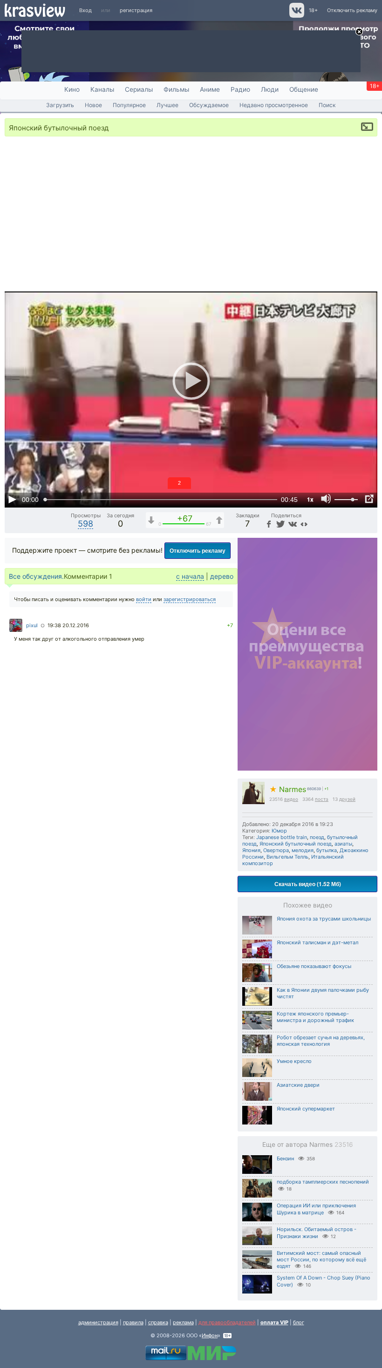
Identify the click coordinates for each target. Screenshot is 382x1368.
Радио (240, 89)
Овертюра (276, 850)
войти (143, 599)
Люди (270, 89)
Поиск (327, 105)
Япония (251, 850)
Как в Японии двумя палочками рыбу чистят (323, 993)
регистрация (136, 10)
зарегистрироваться (190, 599)
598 (85, 523)
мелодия (303, 850)
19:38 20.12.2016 (68, 625)
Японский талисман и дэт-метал (317, 942)
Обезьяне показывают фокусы (314, 966)
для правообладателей (227, 1322)
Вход (85, 10)
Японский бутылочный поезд (295, 843)
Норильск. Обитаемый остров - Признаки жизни (316, 1232)
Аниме (210, 89)
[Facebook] (268, 523)
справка (158, 1322)
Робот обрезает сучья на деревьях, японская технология (321, 1040)
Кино (72, 89)
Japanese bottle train (281, 837)
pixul (32, 625)
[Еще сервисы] (304, 523)
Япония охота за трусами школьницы (324, 918)
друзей (347, 799)
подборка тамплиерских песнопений (323, 1181)
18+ (313, 10)
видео (291, 799)
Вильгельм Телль (287, 856)
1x (310, 499)
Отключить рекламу (352, 10)
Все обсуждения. (36, 576)
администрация (98, 1322)
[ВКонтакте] (292, 523)
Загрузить (60, 105)
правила (133, 1322)
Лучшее (167, 105)
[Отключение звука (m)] (326, 499)
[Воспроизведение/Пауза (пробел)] (12, 499)
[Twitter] (280, 523)
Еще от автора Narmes (307, 1144)
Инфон (210, 1335)
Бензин (285, 1158)
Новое (93, 105)
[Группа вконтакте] (296, 16)
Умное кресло (294, 1061)
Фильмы (176, 89)
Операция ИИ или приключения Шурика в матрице (316, 1209)
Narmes (287, 789)
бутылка (326, 850)
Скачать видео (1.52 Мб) (307, 884)
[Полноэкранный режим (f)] (369, 499)
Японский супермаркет (306, 1108)
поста (321, 799)
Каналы (102, 89)
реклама (183, 1322)
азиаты (343, 843)
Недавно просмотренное (273, 105)
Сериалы (139, 89)
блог (298, 1322)
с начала (190, 576)
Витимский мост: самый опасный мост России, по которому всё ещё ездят (321, 1260)
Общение (303, 89)
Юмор (279, 830)
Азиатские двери (298, 1085)
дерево (221, 576)
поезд (317, 837)
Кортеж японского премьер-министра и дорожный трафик (315, 1016)
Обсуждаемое (209, 105)
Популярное (129, 105)
